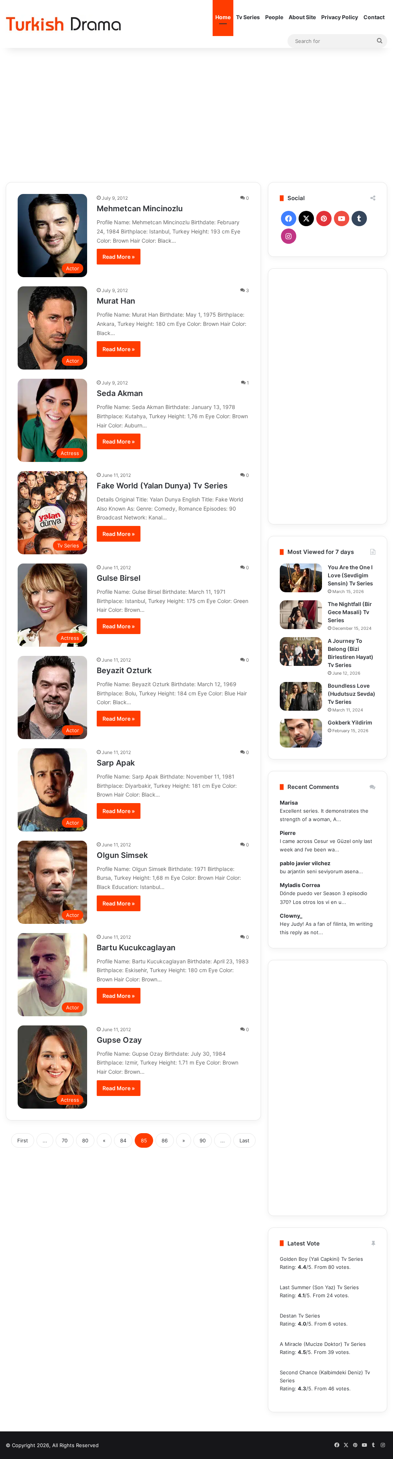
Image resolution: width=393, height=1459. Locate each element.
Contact (374, 17)
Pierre (288, 833)
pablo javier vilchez (305, 863)
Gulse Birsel (118, 578)
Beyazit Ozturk (124, 670)
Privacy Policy (339, 17)
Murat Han (116, 301)
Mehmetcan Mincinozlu (140, 208)
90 (203, 1140)
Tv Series (248, 17)
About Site (302, 17)
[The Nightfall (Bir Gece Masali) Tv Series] (301, 614)
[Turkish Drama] (63, 24)
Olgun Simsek (122, 855)
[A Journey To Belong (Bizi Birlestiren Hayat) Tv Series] (301, 651)
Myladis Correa (300, 885)
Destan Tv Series (300, 1316)
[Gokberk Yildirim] (301, 733)
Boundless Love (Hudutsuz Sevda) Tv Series (351, 693)
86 (165, 1140)
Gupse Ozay (119, 1040)
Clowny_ (291, 915)
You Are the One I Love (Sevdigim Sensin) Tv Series (350, 575)
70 (65, 1140)
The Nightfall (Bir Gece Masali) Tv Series (350, 612)
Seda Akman (120, 393)
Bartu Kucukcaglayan (136, 947)
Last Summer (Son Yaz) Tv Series (319, 1287)
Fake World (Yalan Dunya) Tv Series (162, 485)
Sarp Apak (116, 762)
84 (123, 1140)
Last (244, 1140)
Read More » (118, 256)
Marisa (289, 802)
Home (223, 17)
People (274, 17)
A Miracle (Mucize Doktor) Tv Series (323, 1344)
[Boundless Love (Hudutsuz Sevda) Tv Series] (301, 696)
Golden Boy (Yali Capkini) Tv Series (321, 1259)
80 (85, 1140)
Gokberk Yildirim (350, 722)
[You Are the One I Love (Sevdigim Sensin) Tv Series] (301, 578)
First (22, 1140)
